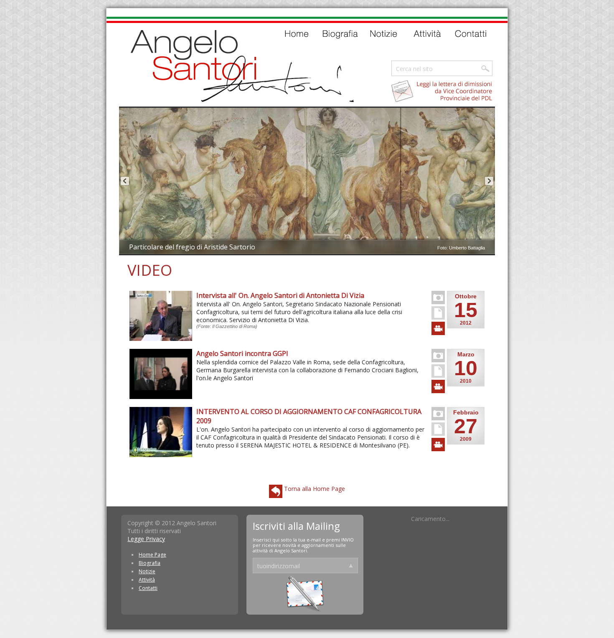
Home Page (152, 554)
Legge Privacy (146, 539)
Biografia (149, 563)
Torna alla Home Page (313, 489)
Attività (147, 579)
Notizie (147, 571)
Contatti (148, 588)
